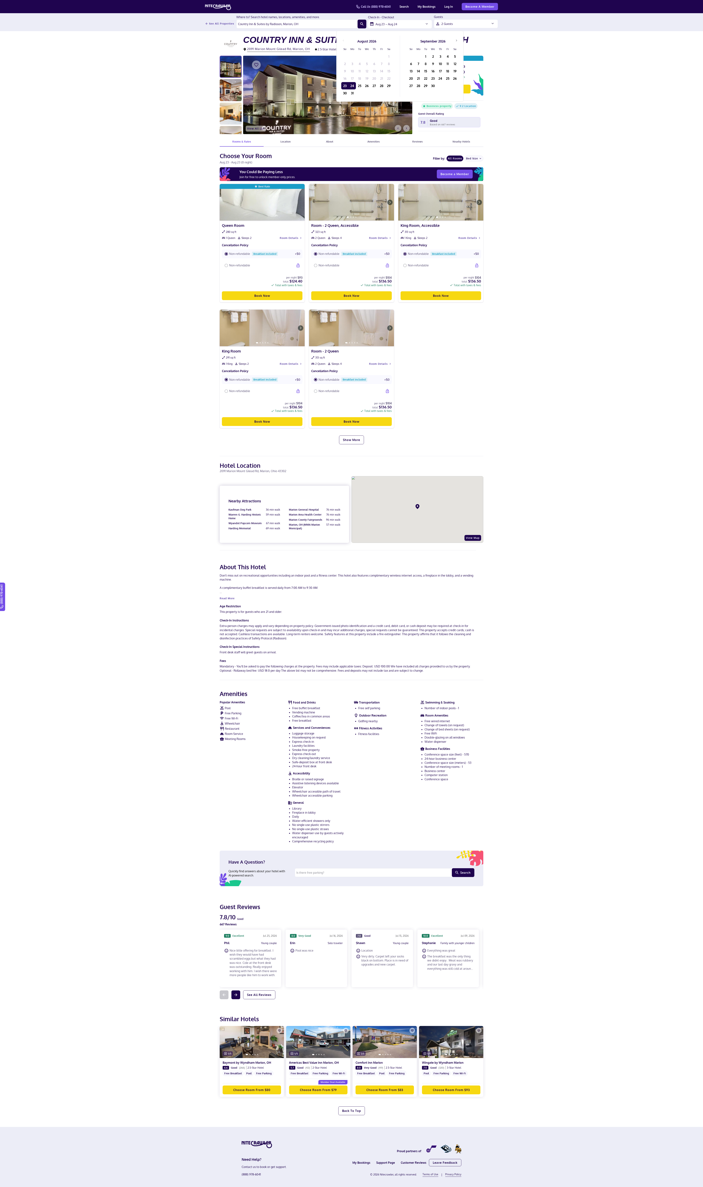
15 (388, 71)
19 (367, 78)
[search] (362, 24)
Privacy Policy (453, 1174)
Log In (448, 6)
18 (359, 78)
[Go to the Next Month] (456, 40)
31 (352, 93)
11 (359, 71)
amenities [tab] (373, 141)
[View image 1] (231, 67)
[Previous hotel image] (398, 128)
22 (388, 78)
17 (352, 78)
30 (345, 93)
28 (381, 86)
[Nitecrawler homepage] (218, 6)
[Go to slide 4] (355, 217)
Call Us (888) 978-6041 (376, 6)
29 (389, 86)
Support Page (385, 1162)
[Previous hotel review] (224, 994)
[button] (262, 254)
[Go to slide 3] (353, 217)
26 (367, 86)
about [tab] (329, 141)
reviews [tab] (417, 141)
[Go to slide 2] (350, 217)
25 (359, 86)
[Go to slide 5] (267, 342)
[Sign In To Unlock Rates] (298, 265)
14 (381, 71)
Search (404, 6)
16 (345, 78)
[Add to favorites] (256, 64)
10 (352, 71)
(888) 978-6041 (251, 1174)
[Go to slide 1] (348, 217)
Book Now (262, 296)
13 (374, 71)
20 (374, 78)
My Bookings (427, 6)
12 (367, 71)
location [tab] (285, 141)
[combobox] (297, 24)
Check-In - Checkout (381, 17)
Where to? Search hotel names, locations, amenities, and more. (278, 17)
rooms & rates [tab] (241, 141)
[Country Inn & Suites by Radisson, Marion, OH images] (327, 95)
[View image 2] (231, 90)
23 (345, 86)
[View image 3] (231, 114)
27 (374, 86)
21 (381, 78)
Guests (438, 17)
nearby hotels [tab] (461, 141)
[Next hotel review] (235, 994)
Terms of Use (430, 1174)
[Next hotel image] (406, 128)
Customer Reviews (413, 1162)
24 (352, 86)
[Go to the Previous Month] (343, 40)
